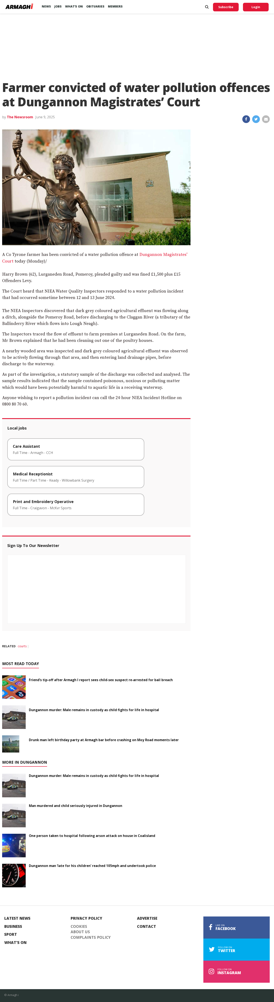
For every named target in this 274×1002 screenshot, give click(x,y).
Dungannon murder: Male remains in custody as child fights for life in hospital (94, 710)
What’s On (74, 6)
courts (22, 646)
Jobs (58, 6)
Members (115, 6)
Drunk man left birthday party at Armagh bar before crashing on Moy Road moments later (104, 740)
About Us (80, 932)
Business (13, 926)
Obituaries (95, 6)
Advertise (147, 918)
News (46, 6)
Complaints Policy (91, 937)
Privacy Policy (86, 918)
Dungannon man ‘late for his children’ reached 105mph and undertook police (92, 866)
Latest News (17, 918)
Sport (10, 934)
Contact (146, 926)
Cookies (79, 926)
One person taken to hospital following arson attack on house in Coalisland (92, 836)
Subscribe (225, 7)
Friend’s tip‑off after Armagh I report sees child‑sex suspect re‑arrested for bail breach (101, 680)
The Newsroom (20, 117)
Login (256, 7)
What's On (15, 943)
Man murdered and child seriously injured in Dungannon (75, 806)
